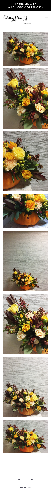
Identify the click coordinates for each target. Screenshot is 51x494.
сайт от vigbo (25, 487)
